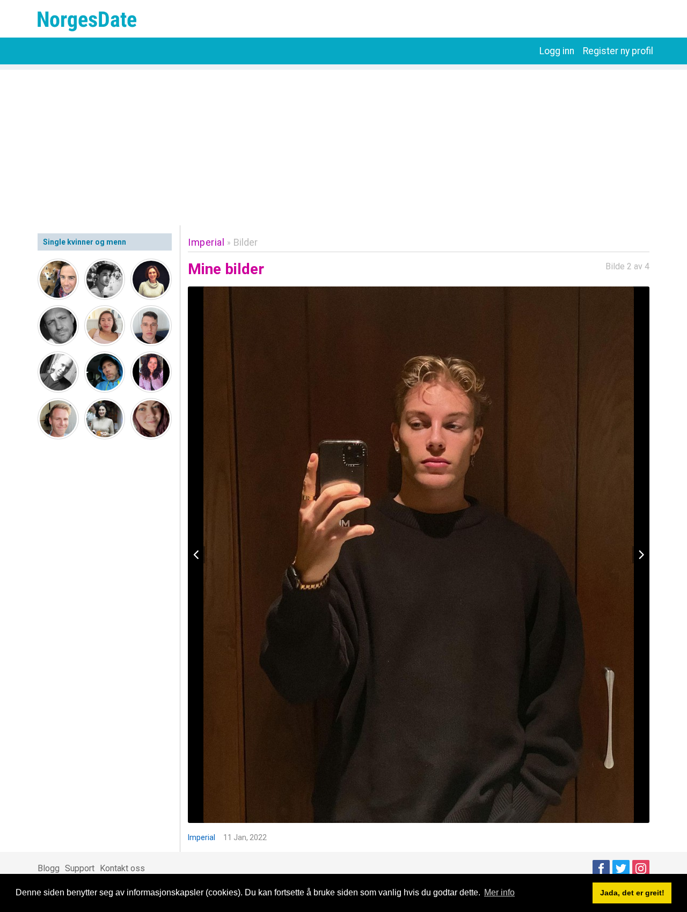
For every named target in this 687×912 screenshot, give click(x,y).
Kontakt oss (122, 868)
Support (79, 868)
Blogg (49, 868)
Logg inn (556, 51)
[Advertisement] (343, 145)
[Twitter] (621, 868)
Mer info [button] (499, 892)
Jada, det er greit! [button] (632, 892)
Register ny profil (618, 51)
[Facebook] (601, 868)
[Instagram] (640, 868)
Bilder (245, 242)
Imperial (206, 242)
